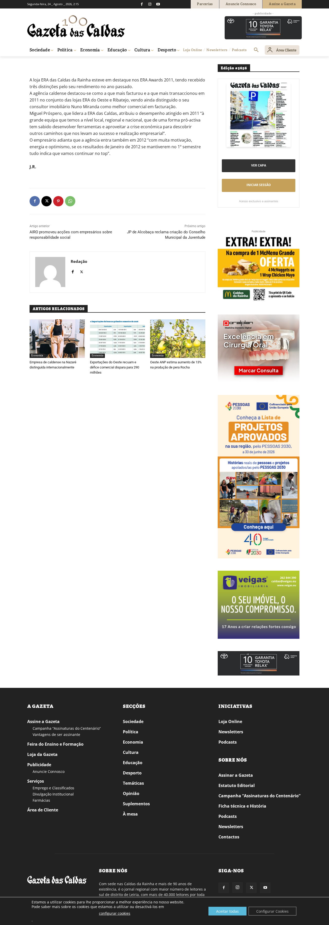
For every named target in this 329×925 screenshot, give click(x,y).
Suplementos (136, 804)
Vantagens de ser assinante (56, 734)
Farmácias (41, 800)
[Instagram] (150, 4)
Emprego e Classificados (53, 787)
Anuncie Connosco (49, 771)
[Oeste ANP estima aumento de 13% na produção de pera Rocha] (177, 338)
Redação (79, 261)
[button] (256, 50)
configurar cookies (114, 913)
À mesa (130, 814)
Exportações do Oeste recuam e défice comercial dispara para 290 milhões (114, 367)
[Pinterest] (58, 201)
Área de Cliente (42, 810)
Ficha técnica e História (242, 806)
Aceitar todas (227, 911)
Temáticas (133, 783)
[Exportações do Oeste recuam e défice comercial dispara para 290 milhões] (117, 338)
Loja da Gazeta (42, 754)
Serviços (35, 781)
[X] (46, 201)
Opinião (131, 793)
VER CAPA (258, 165)
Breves (47, 63)
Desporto (132, 773)
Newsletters (230, 732)
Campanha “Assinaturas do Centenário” (67, 728)
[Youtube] (158, 4)
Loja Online (230, 721)
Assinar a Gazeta (235, 775)
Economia (37, 355)
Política (130, 732)
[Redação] (50, 272)
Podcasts (227, 742)
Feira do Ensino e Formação (55, 744)
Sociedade (133, 721)
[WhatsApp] (70, 201)
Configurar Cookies (272, 911)
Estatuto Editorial (236, 785)
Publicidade (39, 764)
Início (35, 63)
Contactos (228, 837)
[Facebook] (141, 4)
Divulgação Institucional (53, 794)
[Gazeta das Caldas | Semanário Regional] (76, 26)
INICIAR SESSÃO (258, 185)
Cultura (131, 752)
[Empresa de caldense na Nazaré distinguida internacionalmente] (57, 338)
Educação (132, 762)
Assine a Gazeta (43, 721)
